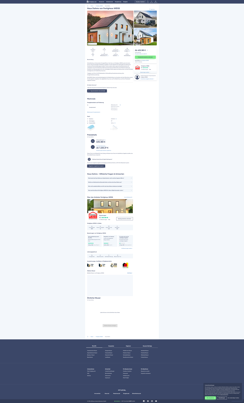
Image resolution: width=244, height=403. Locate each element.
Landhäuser (107, 357)
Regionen (128, 346)
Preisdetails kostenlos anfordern (145, 57)
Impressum (107, 377)
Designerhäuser (108, 350)
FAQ (88, 373)
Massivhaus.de (116, 393)
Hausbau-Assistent (140, 1)
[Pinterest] (148, 401)
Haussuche (101, 1)
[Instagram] (152, 401)
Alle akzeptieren (210, 397)
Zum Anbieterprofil (128, 197)
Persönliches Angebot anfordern (147, 78)
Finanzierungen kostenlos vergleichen (103, 150)
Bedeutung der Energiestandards (93, 112)
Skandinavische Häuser (128, 357)
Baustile (94, 346)
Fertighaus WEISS (99, 5)
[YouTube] (156, 401)
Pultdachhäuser (144, 357)
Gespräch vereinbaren (146, 373)
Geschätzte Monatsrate (100, 145)
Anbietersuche (109, 1)
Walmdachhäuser (145, 355)
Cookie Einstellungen (109, 371)
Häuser (92, 5)
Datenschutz (108, 375)
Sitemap (89, 375)
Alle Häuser (129, 273)
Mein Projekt (126, 377)
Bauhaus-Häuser (91, 355)
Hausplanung (118, 1)
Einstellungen (222, 397)
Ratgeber (125, 1)
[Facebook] (144, 401)
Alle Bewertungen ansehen (126, 248)
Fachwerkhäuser (108, 352)
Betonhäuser (90, 357)
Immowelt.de (97, 393)
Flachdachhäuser (144, 352)
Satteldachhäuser (145, 350)
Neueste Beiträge (147, 346)
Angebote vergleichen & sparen (96, 166)
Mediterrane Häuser (127, 350)
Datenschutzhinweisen (224, 394)
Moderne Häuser (126, 352)
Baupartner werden (145, 371)
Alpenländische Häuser (92, 352)
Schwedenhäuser (126, 355)
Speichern (153, 9)
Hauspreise (111, 346)
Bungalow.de (126, 393)
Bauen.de (107, 393)
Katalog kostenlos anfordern (124, 218)
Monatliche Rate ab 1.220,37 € (141, 53)
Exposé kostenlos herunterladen (97, 90)
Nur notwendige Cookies (233, 397)
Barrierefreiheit (108, 373)
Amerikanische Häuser (92, 350)
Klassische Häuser (109, 355)
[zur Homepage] (88, 5)
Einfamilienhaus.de (136, 393)
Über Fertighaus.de (91, 371)
